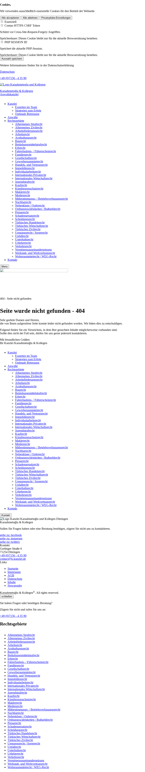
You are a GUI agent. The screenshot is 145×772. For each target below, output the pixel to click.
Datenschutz (7, 71)
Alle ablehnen (30, 17)
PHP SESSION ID (16, 42)
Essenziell (10, 21)
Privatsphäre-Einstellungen (56, 17)
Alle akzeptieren (10, 17)
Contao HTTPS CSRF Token (22, 25)
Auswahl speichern (12, 58)
